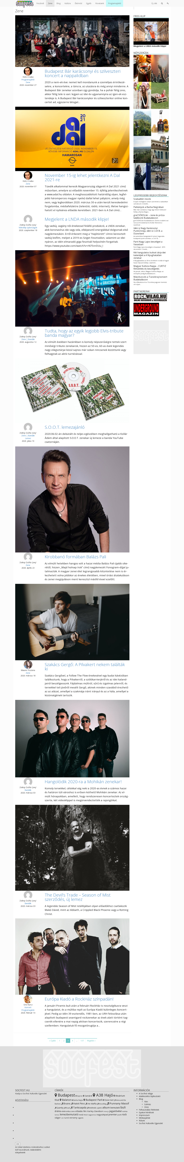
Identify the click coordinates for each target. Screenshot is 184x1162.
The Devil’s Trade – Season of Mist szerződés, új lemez (78, 897)
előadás (79, 1111)
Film (146, 1101)
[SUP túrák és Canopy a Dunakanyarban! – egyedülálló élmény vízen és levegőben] (142, 122)
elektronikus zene (68, 1111)
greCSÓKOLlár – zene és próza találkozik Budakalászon (148, 216)
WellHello (92, 1108)
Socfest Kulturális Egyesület (151, 1123)
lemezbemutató (69, 1114)
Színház (147, 1104)
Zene (50, 3)
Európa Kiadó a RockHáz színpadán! (79, 999)
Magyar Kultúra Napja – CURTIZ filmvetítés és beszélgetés (149, 267)
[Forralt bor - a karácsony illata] (142, 68)
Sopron (80, 1096)
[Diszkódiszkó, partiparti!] (160, 68)
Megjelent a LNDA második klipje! (77, 219)
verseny (73, 1117)
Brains (66, 1103)
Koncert (28, 1007)
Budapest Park (94, 1099)
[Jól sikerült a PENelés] (160, 149)
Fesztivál (40, 3)
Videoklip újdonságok (28, 227)
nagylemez (92, 1115)
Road (67, 1108)
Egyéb (88, 3)
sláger (58, 1117)
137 (82, 1040)
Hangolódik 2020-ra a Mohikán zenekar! (83, 781)
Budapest (66, 1095)
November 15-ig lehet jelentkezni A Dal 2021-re (82, 177)
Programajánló (114, 3)
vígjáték (80, 1118)
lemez (57, 1115)
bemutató (115, 1107)
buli (123, 1107)
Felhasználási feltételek (149, 1109)
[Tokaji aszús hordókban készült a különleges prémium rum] (160, 122)
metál (81, 1115)
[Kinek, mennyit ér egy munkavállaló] (142, 176)
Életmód (78, 3)
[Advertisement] (151, 337)
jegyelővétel (115, 1111)
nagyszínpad (102, 1114)
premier (112, 1114)
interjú (106, 1111)
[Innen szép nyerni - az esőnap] (160, 176)
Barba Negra (78, 1100)
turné (66, 1118)
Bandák (28, 790)
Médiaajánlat (144, 1118)
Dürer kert (109, 1100)
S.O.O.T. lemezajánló (65, 427)
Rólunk (142, 1120)
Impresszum (144, 1115)
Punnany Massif (119, 1103)
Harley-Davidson (95, 1111)
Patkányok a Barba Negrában (148, 207)
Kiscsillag (102, 1103)
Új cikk (154, 3)
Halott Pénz (79, 1103)
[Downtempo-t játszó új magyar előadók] (160, 95)
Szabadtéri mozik (142, 198)
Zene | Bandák (28, 339)
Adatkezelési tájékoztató (149, 1096)
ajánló (99, 1108)
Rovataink (99, 3)
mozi (86, 1115)
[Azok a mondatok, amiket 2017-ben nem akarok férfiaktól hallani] (142, 95)
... (76, 1040)
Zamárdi (88, 1095)
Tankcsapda (79, 1107)
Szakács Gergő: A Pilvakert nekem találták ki (85, 666)
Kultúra (68, 3)
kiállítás (124, 1111)
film (84, 1111)
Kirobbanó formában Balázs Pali (75, 556)
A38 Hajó (104, 1095)
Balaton (66, 1099)
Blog (58, 3)
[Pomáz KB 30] (142, 149)
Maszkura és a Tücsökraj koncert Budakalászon (150, 278)
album (106, 1107)
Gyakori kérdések (146, 1112)
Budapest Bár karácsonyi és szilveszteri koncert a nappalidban (83, 73)
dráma (58, 1111)
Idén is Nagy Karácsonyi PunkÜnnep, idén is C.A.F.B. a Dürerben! (147, 231)
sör (62, 1118)
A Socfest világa (146, 1093)
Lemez (28, 438)
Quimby (60, 1107)
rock (124, 1114)
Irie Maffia (92, 1103)
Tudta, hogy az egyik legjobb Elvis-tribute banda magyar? (84, 333)
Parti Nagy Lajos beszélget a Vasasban (147, 243)
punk (119, 1115)
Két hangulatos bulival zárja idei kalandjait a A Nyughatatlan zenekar (149, 255)
